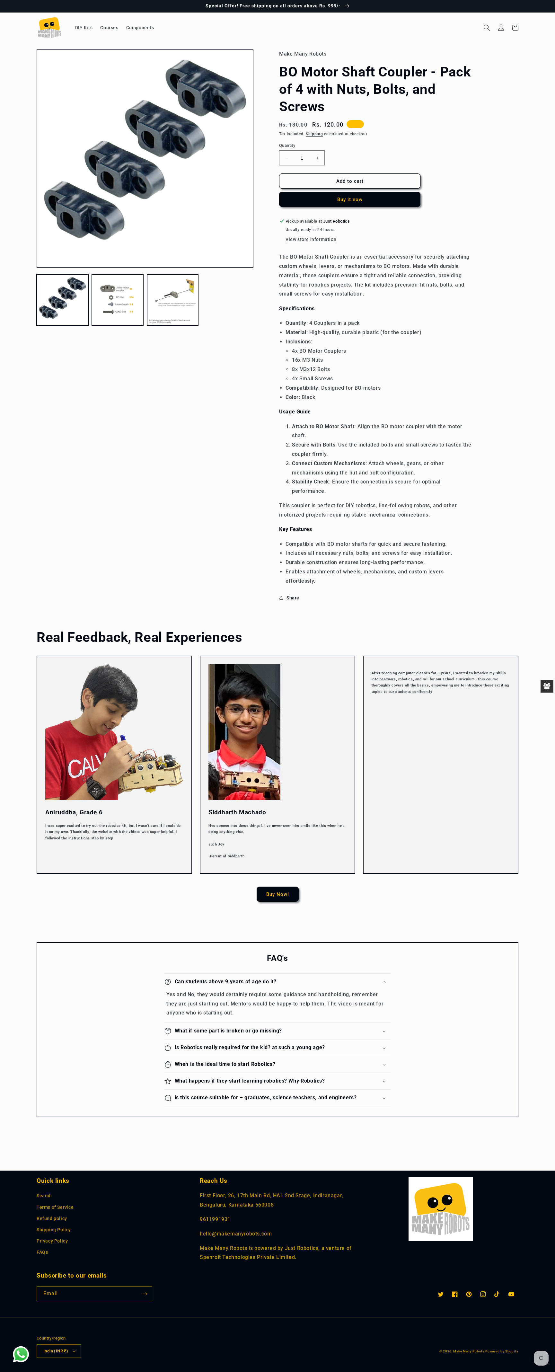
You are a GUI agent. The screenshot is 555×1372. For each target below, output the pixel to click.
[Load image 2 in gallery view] (117, 300)
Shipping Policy (54, 1229)
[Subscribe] (145, 1293)
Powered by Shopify (501, 1351)
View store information (311, 239)
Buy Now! (277, 894)
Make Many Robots (468, 1351)
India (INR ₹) (55, 1351)
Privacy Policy (52, 1241)
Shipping (314, 134)
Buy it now (350, 199)
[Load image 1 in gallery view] (62, 300)
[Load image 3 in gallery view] (172, 300)
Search (44, 1195)
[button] (487, 28)
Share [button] (292, 597)
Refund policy (52, 1218)
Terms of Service (55, 1207)
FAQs (42, 1252)
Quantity (287, 145)
